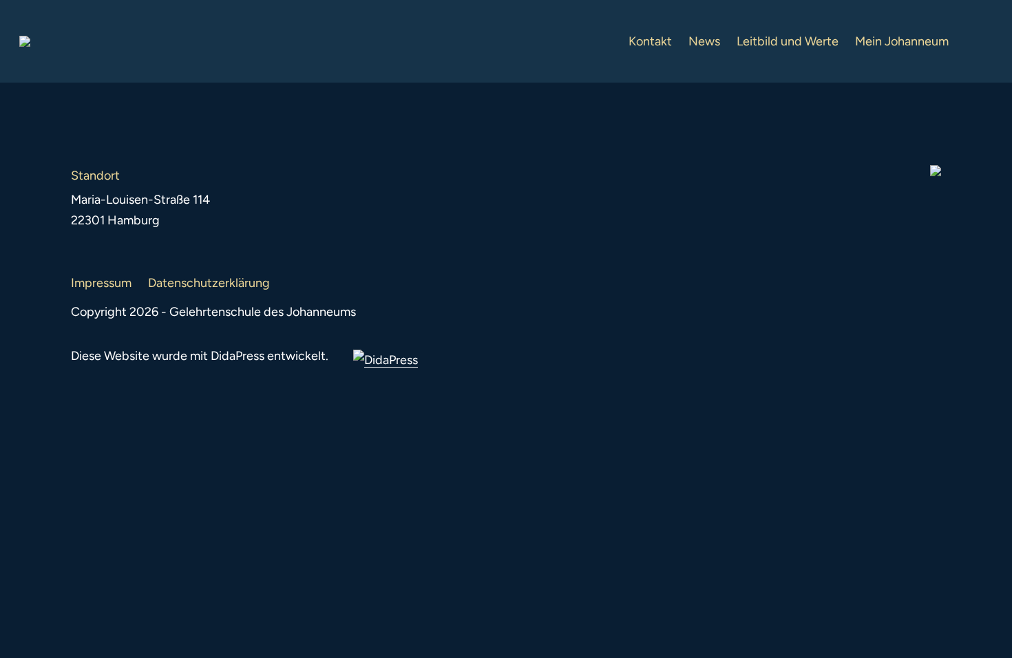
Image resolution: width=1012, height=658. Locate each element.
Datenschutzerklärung (209, 282)
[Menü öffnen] (982, 41)
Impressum (101, 282)
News (704, 41)
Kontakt (650, 41)
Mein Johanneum (902, 41)
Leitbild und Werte (788, 41)
